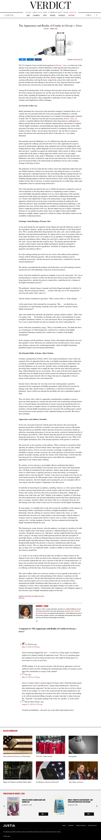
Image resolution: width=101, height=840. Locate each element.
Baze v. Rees (70, 118)
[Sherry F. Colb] (26, 612)
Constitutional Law (77, 59)
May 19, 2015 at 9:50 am (31, 647)
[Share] (22, 59)
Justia (9, 15)
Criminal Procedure (39, 596)
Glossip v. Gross (61, 65)
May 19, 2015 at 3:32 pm (31, 677)
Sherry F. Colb (53, 28)
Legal (23, 598)
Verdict (50, 5)
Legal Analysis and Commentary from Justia (50, 12)
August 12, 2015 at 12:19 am (32, 704)
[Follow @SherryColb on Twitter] (37, 621)
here (20, 198)
